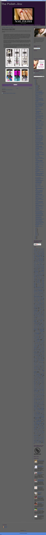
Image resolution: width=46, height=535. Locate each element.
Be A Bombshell (36, 262)
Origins (35, 384)
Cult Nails (39, 293)
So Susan (37, 414)
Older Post (30, 88)
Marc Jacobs (35, 360)
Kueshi (34, 345)
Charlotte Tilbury (39, 282)
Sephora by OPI (41, 406)
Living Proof (35, 353)
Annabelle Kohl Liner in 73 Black (39, 130)
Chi (37, 283)
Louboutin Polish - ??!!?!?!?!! (39, 137)
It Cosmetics (40, 334)
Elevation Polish (40, 304)
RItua (42, 399)
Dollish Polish (39, 300)
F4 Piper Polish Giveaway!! (39, 493)
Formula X (42, 314)
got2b (42, 323)
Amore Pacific (40, 251)
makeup (35, 358)
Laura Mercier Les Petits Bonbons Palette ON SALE (39, 138)
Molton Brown (36, 367)
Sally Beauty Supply (40, 404)
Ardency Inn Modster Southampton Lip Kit (38, 217)
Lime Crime (41, 350)
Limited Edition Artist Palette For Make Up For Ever (39, 215)
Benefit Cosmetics (40, 264)
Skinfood (41, 412)
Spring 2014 (42, 417)
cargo (40, 278)
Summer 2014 (39, 424)
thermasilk (35, 430)
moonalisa (40, 367)
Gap (42, 318)
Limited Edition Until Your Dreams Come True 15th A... (39, 143)
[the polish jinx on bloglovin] (37, 48)
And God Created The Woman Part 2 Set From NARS (39, 212)
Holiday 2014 (41, 329)
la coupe (40, 345)
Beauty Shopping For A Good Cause (40, 496)
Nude (43, 380)
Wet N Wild (37, 438)
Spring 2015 (37, 418)
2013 (35, 236)
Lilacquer (38, 350)
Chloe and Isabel (39, 284)
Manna (42, 359)
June (36, 229)
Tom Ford (43, 431)
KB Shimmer (41, 341)
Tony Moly (39, 432)
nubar (41, 380)
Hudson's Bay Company (36, 332)
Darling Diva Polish (36, 295)
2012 (35, 237)
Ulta (38, 434)
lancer (42, 346)
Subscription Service (37, 421)
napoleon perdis (37, 375)
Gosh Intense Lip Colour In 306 (39, 109)
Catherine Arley (39, 279)
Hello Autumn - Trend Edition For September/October (39, 173)
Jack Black (35, 335)
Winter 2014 (37, 441)
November (36, 86)
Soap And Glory (41, 414)
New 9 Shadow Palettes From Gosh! (39, 171)
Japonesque (43, 335)
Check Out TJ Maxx (38, 141)
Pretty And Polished (40, 393)
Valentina (40, 436)
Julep (38, 339)
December (36, 85)
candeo (34, 277)
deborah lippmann (37, 296)
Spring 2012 (42, 416)
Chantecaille (38, 281)
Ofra (38, 382)
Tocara (34, 431)
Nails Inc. (38, 374)
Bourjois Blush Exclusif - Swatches (38, 95)
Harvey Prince (41, 327)
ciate (38, 285)
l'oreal (37, 345)
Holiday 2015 (37, 330)
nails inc (35, 374)
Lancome (35, 347)
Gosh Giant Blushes (38, 177)
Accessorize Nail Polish (36, 249)
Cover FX (38, 292)
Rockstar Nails (39, 400)
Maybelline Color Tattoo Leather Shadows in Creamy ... (39, 176)
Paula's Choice (41, 388)
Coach (42, 288)
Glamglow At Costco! (38, 102)
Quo (42, 395)
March (36, 232)
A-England (35, 248)
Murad (42, 368)
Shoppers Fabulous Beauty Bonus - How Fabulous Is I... (39, 104)
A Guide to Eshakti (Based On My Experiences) (40, 473)
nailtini (43, 374)
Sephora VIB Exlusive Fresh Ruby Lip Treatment (39, 198)
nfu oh (38, 377)
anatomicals (36, 253)
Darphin (42, 295)
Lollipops (43, 353)
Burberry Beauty (41, 274)
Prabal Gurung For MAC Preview (38, 106)
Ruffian (34, 403)
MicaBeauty (35, 364)
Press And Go (35, 393)
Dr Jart (37, 302)
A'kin (38, 248)
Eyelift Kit (36, 309)
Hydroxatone (41, 332)
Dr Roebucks (40, 302)
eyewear (40, 310)
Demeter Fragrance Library (38, 297)
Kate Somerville (37, 341)
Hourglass (41, 331)
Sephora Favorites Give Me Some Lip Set (39, 114)
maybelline (41, 362)
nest (43, 376)
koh (39, 344)
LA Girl (42, 345)
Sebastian (40, 405)
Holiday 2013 (36, 329)
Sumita (40, 422)
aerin (40, 249)
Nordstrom (38, 378)
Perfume (35, 389)
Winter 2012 (39, 440)
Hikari (42, 328)
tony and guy (35, 432)
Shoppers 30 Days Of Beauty (39, 93)
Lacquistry (40, 346)
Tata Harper (39, 427)
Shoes (42, 408)
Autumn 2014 (39, 256)
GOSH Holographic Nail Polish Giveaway (40, 466)
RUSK (37, 403)
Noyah (39, 380)
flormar (42, 313)
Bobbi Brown (42, 271)
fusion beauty (39, 318)
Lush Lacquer (41, 355)
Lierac (35, 350)
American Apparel (36, 251)
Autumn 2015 (35, 257)
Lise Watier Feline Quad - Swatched (38, 97)
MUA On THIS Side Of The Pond (39, 103)
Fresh (34, 317)
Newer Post (3, 88)
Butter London (39, 275)
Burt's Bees (35, 275)
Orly (37, 384)
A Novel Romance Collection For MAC (39, 200)
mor (42, 367)
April (36, 231)
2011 (35, 238)
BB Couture (39, 261)
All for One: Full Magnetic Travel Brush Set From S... (39, 191)
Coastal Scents (35, 289)
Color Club (39, 289)
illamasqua (37, 333)
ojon (40, 382)
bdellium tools (42, 261)
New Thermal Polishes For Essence (39, 150)
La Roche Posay (36, 346)
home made (36, 331)
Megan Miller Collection (37, 363)
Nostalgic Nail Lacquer (39, 379)
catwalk (42, 280)
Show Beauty (36, 410)
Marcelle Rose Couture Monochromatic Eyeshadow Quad (39, 189)
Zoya (40, 442)
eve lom (40, 308)
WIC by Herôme (41, 439)
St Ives (42, 418)
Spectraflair (37, 416)
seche (42, 405)
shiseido (38, 408)
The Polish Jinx (11, 3)
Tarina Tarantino (41, 426)
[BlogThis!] (14, 84)
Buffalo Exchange (36, 273)
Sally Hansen (35, 405)
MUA (39, 368)
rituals (35, 400)
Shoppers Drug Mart (41, 409)
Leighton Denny (42, 349)
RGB (40, 399)
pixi (40, 391)
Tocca (37, 431)
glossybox (35, 323)
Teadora (43, 427)
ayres (37, 258)
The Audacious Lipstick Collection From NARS (38, 146)
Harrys (37, 327)
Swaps (40, 425)
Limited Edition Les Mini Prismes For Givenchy (38, 194)
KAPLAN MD (38, 340)
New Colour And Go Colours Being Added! (39, 170)
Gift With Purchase (41, 319)
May (36, 230)
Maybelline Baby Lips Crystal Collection (39, 203)
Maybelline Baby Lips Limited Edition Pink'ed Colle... (39, 205)
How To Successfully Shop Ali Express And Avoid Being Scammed (40, 480)
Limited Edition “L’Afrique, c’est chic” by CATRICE (39, 160)
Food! (39, 314)
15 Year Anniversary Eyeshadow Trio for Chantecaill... (38, 112)
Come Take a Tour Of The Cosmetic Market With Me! (40, 509)
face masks (35, 311)
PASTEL (38, 388)
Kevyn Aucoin (41, 342)
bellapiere (35, 264)
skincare (37, 412)
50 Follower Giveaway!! (40, 460)
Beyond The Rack (36, 266)
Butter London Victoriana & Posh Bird (39, 224)
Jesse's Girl (41, 336)
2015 (35, 83)
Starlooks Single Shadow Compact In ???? (38, 192)
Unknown (5, 527)
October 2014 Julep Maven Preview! (39, 126)
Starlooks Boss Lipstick (38, 210)
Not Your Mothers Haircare (39, 123)
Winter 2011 (35, 440)
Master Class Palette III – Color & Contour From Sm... (39, 221)
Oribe (42, 383)
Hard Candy (40, 326)
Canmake (37, 278)
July (36, 228)
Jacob (38, 335)
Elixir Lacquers (38, 305)
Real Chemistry (35, 397)
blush (39, 270)
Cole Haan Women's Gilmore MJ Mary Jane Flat (39, 117)
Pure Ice (40, 395)
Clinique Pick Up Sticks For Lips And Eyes (39, 209)
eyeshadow (36, 310)
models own (38, 366)
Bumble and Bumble (41, 273)
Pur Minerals (36, 395)
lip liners (37, 351)
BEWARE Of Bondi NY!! (40, 502)
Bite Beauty (36, 268)
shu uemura (41, 410)
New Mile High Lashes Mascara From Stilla (38, 182)
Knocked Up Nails (36, 344)
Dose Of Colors (39, 301)
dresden (43, 302)
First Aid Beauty (39, 313)
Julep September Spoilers (39, 140)
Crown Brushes (35, 293)
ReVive (35, 399)
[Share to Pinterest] (16, 84)
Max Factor (37, 362)
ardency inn (36, 254)
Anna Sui (39, 253)
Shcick (35, 408)
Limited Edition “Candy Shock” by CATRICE (39, 155)
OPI (38, 383)
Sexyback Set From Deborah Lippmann (39, 207)
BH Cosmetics (41, 266)
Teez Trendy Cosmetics (36, 428)
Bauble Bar (35, 261)
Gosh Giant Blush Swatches (39, 115)
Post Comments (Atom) (9, 89)
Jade (40, 335)
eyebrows (43, 308)
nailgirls (42, 373)
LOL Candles (39, 353)
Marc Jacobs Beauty (41, 360)
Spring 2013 (37, 417)
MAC (43, 356)
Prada (42, 392)
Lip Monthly (40, 351)
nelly (36, 376)
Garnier (35, 319)
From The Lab (39, 317)
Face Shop (40, 311)
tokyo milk (39, 431)
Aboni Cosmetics (41, 248)
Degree (43, 296)
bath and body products (40, 259)
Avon (34, 258)
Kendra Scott (35, 342)
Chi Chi (40, 283)
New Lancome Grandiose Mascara (38, 226)
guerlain (39, 324)
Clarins (35, 286)
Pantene (40, 387)
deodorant (43, 297)
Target (38, 426)
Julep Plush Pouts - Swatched (39, 124)
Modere (42, 366)
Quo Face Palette (37, 156)
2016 (35, 82)
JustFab (35, 340)
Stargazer (37, 419)
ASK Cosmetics (41, 254)
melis (42, 363)
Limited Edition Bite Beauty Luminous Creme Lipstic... (39, 214)
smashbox (38, 413)
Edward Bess (35, 304)
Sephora (35, 406)
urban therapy (36, 436)
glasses (39, 321)
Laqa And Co (40, 347)
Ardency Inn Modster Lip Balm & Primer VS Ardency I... (39, 219)
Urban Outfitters (42, 435)
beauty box (40, 262)
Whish (37, 439)
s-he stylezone (40, 403)
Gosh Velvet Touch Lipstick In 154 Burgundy (39, 122)
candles (38, 277)
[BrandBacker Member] (37, 454)
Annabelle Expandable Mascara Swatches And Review (38, 128)
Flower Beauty (36, 314)
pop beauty (39, 392)
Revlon (38, 399)
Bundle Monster (37, 274)
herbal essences (36, 328)
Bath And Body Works (39, 260)
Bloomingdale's (35, 270)
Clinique (43, 286)
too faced (43, 432)
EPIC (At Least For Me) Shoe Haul (39, 186)
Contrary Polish (36, 291)
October (36, 87)
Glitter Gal (37, 322)
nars (42, 375)
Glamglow (35, 321)
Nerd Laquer (40, 376)
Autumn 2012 (38, 255)
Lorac (39, 354)
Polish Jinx (5, 526)
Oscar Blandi (41, 384)
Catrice (38, 280)
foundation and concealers (39, 315)
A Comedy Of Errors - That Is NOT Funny (39, 166)
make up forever (40, 357)
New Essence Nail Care (38, 151)
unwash (42, 434)
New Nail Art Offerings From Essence (39, 164)
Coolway (40, 291)
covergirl (42, 292)
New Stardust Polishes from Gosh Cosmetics (39, 179)
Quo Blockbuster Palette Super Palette (39, 159)
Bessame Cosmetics (41, 265)
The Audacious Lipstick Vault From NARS (39, 144)
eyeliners (41, 309)
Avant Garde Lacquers (40, 257)
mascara (35, 361)
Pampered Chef (36, 387)
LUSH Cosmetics (36, 355)
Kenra (38, 342)
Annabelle (43, 253)
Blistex (40, 269)
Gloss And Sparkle (42, 322)
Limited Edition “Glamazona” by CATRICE (39, 148)
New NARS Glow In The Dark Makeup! (39, 100)
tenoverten (41, 428)
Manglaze (39, 359)
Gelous (37, 319)
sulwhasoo (37, 422)
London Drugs (36, 354)
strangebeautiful (39, 420)
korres (42, 344)
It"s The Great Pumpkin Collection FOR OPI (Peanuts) (39, 92)
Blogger (25, 530)
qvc (38, 396)
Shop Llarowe (35, 409)
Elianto (34, 305)
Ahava (42, 249)
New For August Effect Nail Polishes (39, 168)
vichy (37, 437)
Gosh (40, 323)
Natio (34, 376)
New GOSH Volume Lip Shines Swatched (39, 162)
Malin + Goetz (35, 359)
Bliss (37, 269)
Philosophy (36, 390)
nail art (7, 85)
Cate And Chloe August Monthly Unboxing (38, 120)
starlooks (40, 419)
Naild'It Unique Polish (37, 373)
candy (40, 277)
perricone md (38, 389)
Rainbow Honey (41, 396)
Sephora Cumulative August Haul (39, 118)
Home (17, 88)
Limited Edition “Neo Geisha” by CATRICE (39, 153)
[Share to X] (15, 84)
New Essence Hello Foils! (38, 157)
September (37, 88)
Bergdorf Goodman (36, 265)
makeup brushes (40, 358)
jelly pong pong (37, 336)
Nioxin (35, 378)
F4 (42, 310)
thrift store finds (40, 430)
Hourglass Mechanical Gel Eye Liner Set (39, 196)
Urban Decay (36, 435)
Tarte (35, 427)
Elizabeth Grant (39, 306)
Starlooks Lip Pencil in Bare (39, 136)
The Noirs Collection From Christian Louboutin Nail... (39, 99)
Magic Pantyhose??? (40, 486)
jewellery (37, 337)
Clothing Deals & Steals (38, 287)
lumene (42, 354)
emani (42, 306)
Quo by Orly (35, 396)
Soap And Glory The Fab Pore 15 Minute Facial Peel (39, 180)
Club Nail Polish (39, 288)
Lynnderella (39, 356)
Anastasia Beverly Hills (41, 252)
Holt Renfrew (42, 330)
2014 (35, 84)
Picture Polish (36, 391)
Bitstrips (41, 268)
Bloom (42, 269)
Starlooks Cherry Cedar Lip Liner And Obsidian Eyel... (39, 202)
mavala (34, 362)
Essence (5, 85)
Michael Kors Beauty (40, 364)
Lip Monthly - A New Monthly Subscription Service (39, 223)
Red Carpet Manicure (40, 397)
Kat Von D (42, 340)
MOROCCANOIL (35, 368)
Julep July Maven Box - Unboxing (38, 133)
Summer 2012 (38, 423)
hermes (40, 328)
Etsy (37, 308)
